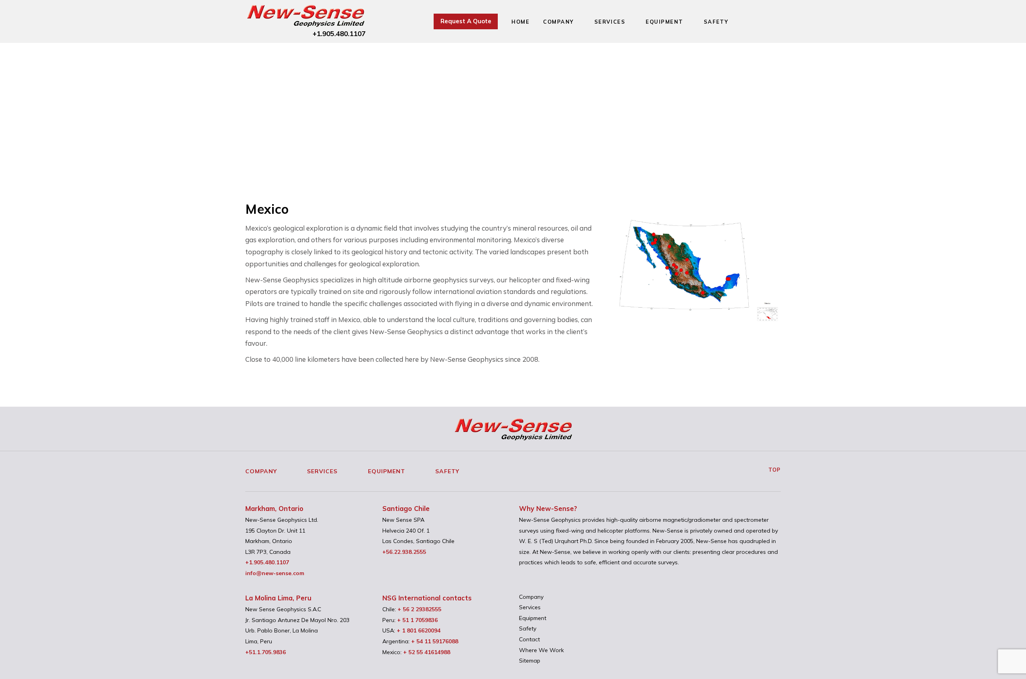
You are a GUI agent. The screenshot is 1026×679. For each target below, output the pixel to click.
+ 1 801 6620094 (418, 630)
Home (520, 21)
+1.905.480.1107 (339, 33)
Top (773, 469)
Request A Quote (465, 21)
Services (609, 21)
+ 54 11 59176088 (434, 641)
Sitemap (529, 660)
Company (558, 21)
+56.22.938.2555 (404, 551)
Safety (716, 21)
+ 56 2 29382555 (419, 609)
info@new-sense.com (274, 573)
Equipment (664, 21)
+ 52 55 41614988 (426, 652)
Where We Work (541, 650)
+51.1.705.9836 (265, 652)
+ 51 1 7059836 (417, 620)
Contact (529, 639)
